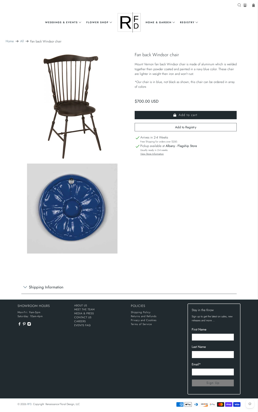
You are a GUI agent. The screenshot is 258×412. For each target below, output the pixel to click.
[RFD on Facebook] (19, 325)
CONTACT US (82, 317)
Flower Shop (97, 22)
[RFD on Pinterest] (24, 325)
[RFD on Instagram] (29, 325)
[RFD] (129, 22)
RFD (29, 404)
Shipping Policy (141, 312)
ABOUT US (80, 305)
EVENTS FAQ (82, 325)
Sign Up (212, 382)
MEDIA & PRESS (84, 313)
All (22, 41)
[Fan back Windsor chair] (72, 106)
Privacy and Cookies (144, 320)
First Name (199, 329)
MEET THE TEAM (84, 309)
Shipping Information (46, 287)
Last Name (199, 346)
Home (10, 41)
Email (196, 364)
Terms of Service (141, 324)
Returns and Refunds (144, 316)
